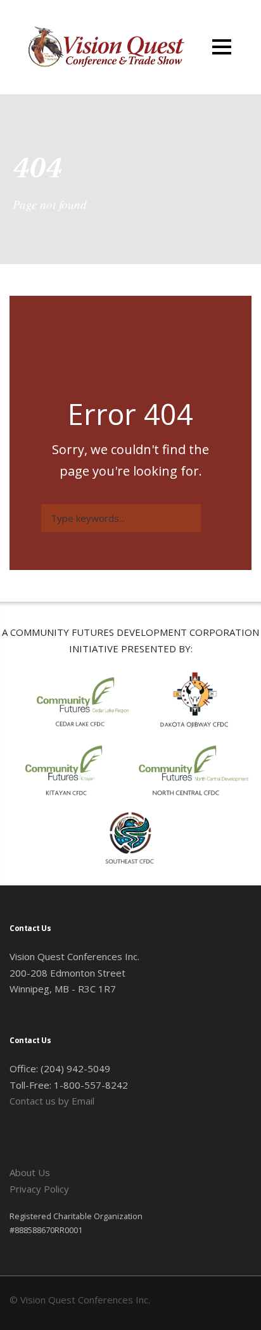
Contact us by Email (52, 1100)
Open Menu (221, 46)
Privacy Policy (39, 1188)
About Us (30, 1172)
